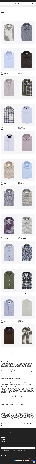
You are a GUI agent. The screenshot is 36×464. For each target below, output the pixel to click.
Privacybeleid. (23, 450)
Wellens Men (4, 456)
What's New (18, 458)
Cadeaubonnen (33, 458)
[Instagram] (6, 455)
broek (27, 399)
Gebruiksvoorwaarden (17, 450)
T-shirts (32, 408)
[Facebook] (1, 455)
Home (1, 8)
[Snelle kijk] (16, 43)
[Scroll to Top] (34, 459)
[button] (34, 3)
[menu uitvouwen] (1, 3)
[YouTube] (8, 455)
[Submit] (34, 448)
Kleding (22, 458)
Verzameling (6, 8)
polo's (32, 384)
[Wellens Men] (18, 3)
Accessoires (28, 458)
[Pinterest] (3, 455)
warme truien (30, 390)
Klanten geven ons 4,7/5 (5, 5)
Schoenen (25, 458)
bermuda (22, 374)
